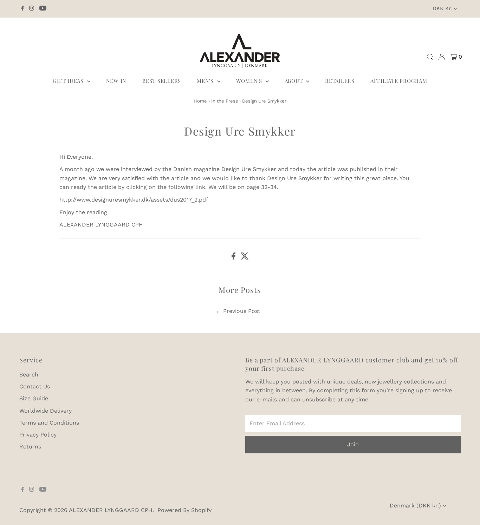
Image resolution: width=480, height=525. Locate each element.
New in (116, 80)
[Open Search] (430, 57)
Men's (206, 80)
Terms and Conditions (49, 422)
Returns (30, 446)
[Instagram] (31, 8)
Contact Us (34, 386)
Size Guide (33, 398)
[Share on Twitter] (245, 257)
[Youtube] (43, 8)
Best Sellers (161, 80)
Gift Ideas (69, 80)
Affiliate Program (398, 80)
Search (28, 374)
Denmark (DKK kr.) (415, 505)
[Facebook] (22, 8)
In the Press (224, 101)
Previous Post (241, 311)
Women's (250, 80)
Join (353, 444)
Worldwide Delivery (45, 410)
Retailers (340, 80)
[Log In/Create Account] (442, 57)
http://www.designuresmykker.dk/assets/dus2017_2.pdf (133, 199)
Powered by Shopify (184, 510)
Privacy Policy (38, 434)
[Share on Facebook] (234, 257)
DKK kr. (442, 8)
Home (200, 101)
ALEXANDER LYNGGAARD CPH (111, 510)
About (295, 80)
